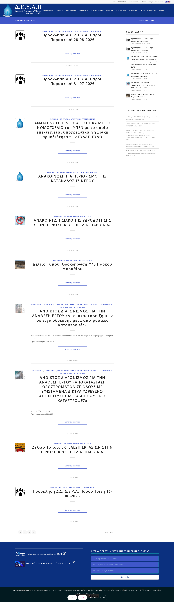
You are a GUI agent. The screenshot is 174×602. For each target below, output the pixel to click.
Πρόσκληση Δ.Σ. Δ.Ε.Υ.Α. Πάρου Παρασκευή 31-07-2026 (72, 81)
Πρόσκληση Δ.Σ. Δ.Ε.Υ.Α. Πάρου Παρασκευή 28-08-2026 (72, 37)
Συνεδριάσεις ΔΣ (96, 31)
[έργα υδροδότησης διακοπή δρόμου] (20, 447)
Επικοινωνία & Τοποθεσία (137, 2)
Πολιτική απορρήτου (97, 597)
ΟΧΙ (82, 597)
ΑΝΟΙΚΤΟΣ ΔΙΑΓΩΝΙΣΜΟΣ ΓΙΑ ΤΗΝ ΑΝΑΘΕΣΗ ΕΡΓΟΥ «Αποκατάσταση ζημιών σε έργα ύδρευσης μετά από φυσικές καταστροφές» (72, 318)
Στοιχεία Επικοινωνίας (155, 2)
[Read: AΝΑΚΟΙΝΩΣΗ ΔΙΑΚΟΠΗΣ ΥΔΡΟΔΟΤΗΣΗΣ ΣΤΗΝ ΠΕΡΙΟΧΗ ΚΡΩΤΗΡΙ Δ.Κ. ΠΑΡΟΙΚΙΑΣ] (128, 84)
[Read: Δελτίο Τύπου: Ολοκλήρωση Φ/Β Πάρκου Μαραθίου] (128, 95)
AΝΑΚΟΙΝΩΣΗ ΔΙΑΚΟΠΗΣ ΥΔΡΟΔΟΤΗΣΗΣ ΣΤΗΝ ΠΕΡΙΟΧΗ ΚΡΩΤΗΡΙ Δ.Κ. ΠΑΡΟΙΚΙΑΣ (72, 222)
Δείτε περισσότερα (72, 53)
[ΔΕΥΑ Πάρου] (23, 10)
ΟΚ (72, 597)
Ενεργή (96, 304)
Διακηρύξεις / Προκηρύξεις (81, 304)
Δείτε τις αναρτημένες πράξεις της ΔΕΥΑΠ (44, 554)
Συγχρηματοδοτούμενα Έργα (72, 307)
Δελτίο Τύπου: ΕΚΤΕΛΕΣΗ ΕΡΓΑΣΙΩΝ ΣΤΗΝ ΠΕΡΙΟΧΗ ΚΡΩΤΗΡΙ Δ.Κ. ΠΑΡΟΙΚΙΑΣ (72, 449)
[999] (20, 375)
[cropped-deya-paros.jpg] (20, 176)
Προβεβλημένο (81, 31)
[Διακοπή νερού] (20, 220)
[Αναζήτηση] (168, 10)
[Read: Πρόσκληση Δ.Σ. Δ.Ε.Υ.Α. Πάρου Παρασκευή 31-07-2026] (128, 49)
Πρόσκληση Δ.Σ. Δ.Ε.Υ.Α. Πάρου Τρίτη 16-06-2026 (72, 493)
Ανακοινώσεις (48, 31)
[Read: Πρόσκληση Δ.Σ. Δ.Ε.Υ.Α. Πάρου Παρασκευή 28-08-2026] (128, 40)
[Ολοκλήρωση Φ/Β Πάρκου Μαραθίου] (20, 264)
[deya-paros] (20, 123)
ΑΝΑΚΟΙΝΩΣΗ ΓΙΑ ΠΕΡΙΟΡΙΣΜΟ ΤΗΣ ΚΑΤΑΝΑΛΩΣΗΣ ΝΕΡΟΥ (72, 178)
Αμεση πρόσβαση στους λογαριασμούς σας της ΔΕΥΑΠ (48, 563)
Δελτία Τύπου (68, 31)
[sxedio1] (20, 308)
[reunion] (20, 35)
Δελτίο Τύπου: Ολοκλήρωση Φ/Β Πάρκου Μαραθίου (72, 266)
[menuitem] (137, 1)
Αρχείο (58, 31)
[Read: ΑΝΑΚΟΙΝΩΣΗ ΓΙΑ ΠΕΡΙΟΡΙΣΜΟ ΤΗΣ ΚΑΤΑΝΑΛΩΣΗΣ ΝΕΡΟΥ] (128, 75)
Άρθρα (62, 172)
